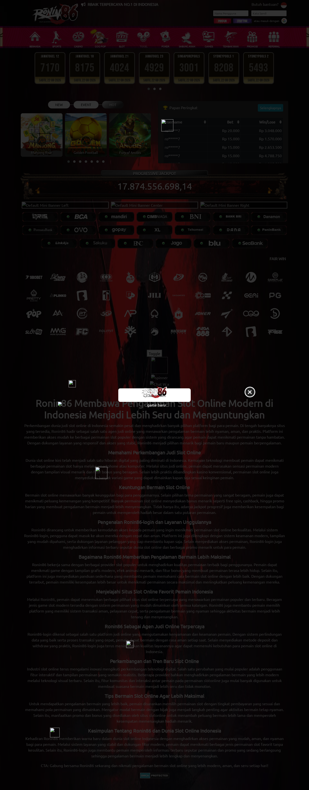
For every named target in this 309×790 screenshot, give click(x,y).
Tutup (250, 392)
